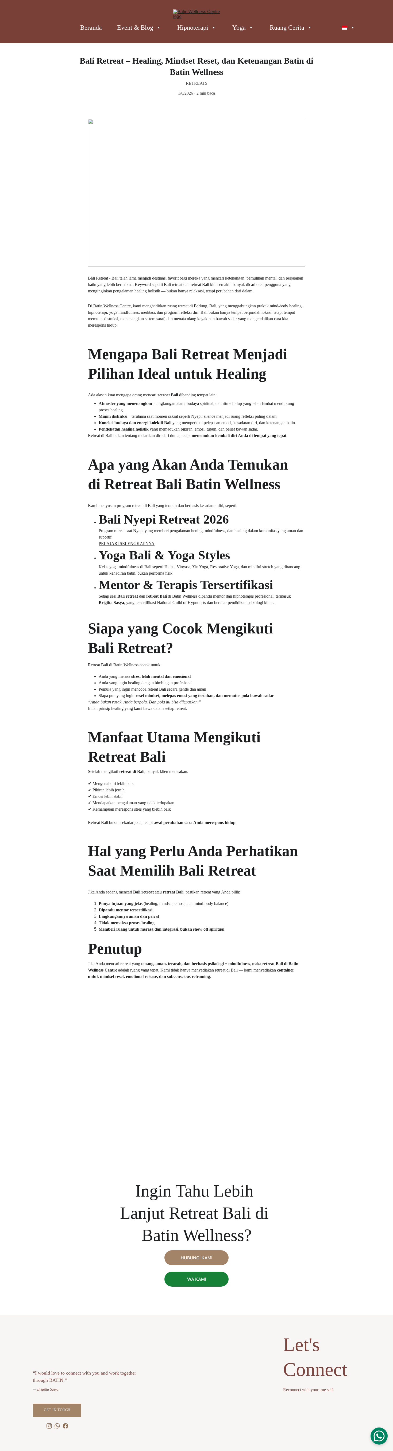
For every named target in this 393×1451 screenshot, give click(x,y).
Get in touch (57, 1410)
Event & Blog (135, 27)
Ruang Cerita (287, 27)
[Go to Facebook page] (65, 1426)
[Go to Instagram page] (49, 1426)
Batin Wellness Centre (112, 306)
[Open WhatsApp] (379, 1436)
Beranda (91, 27)
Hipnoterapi (192, 27)
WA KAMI (196, 1279)
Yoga (239, 27)
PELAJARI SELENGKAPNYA (127, 543)
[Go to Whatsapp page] (57, 1426)
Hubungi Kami (196, 1257)
